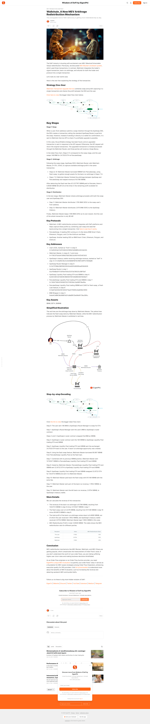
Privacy (73, 713)
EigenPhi (52, 20)
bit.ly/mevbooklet (82, 567)
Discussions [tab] (58, 646)
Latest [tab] (52, 646)
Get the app (83, 717)
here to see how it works (88, 229)
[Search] (127, 2)
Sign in (145, 3)
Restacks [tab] (57, 627)
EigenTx (49, 583)
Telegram (98, 583)
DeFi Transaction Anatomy (55, 9)
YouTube (76, 583)
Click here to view (53, 95)
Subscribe (137, 3)
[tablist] (53, 627)
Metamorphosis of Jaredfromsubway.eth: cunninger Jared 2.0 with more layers (66, 652)
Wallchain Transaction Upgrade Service (60, 89)
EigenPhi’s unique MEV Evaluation (58, 563)
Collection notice (84, 713)
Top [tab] (48, 646)
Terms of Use (83, 692)
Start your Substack (71, 717)
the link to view (55, 422)
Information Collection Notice (74, 694)
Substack (83, 583)
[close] (90, 665)
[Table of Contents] (2, 362)
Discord (63, 583)
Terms (77, 713)
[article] (75, 655)
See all (50, 689)
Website (56, 583)
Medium (91, 583)
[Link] (44, 85)
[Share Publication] (130, 2)
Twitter (69, 583)
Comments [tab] (50, 627)
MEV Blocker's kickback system (91, 66)
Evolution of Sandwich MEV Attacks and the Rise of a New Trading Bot (65, 655)
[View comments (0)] (53, 25)
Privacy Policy (87, 694)
